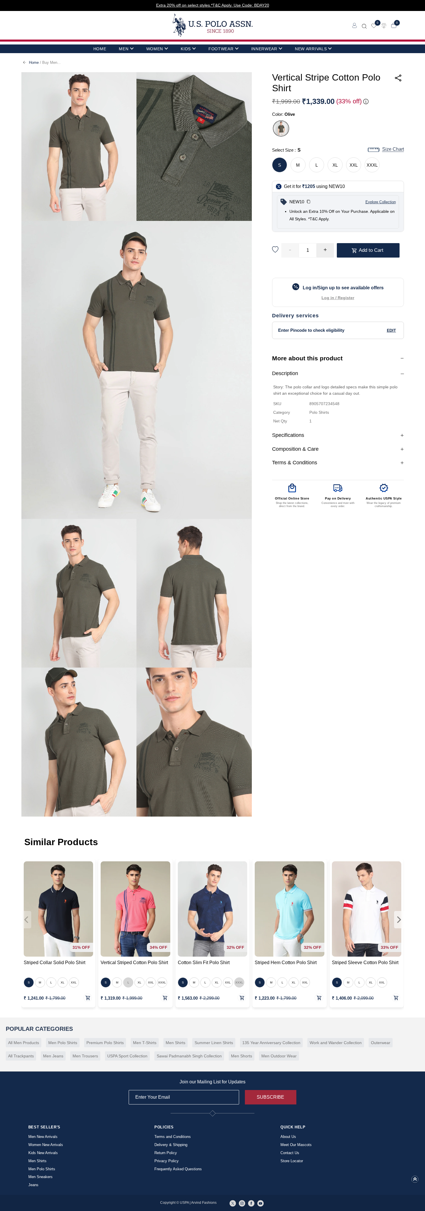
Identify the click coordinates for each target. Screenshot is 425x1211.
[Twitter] (233, 1203)
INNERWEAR (264, 48)
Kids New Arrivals (43, 1153)
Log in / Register (337, 297)
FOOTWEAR (221, 48)
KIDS (186, 48)
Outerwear (380, 1042)
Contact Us (289, 1153)
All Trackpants (21, 1056)
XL (335, 165)
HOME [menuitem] (99, 48)
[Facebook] (251, 1203)
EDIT (391, 330)
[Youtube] (260, 1203)
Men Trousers (85, 1056)
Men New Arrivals (43, 1136)
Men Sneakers (40, 1177)
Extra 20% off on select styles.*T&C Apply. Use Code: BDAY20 (212, 5)
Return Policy (165, 1153)
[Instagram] (242, 1203)
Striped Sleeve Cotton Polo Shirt (365, 962)
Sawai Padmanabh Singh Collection (189, 1056)
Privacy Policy (166, 1161)
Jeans (33, 1185)
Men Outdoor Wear (279, 1056)
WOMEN (154, 48)
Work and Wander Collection (336, 1042)
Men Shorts (241, 1056)
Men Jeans (53, 1056)
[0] (373, 25)
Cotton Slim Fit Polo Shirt (204, 962)
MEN (123, 48)
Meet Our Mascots (296, 1145)
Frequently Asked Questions (178, 1169)
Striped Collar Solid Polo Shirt (54, 962)
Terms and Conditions (172, 1136)
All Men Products (23, 1042)
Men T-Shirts (144, 1042)
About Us (288, 1136)
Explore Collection (380, 202)
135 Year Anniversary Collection (271, 1042)
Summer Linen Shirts (214, 1042)
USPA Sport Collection (127, 1056)
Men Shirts (175, 1042)
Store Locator (291, 1161)
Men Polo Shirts (62, 1042)
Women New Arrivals (45, 1145)
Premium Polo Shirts (105, 1042)
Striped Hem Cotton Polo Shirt (286, 962)
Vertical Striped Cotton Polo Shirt (134, 962)
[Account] (354, 25)
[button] (308, 202)
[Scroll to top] (415, 1181)
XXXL (372, 165)
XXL (354, 165)
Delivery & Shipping (170, 1145)
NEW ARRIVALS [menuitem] (311, 48)
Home (34, 62)
